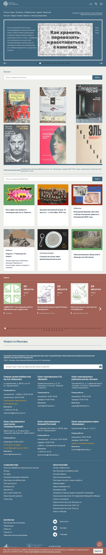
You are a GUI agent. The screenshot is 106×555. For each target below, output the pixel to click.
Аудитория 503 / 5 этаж (80, 313)
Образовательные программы (15, 535)
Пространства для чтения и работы (67, 480)
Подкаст (9, 250)
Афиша (14, 16)
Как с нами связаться (12, 493)
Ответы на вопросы (61, 499)
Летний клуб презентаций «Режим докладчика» (52, 308)
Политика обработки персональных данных (21, 468)
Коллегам (19, 12)
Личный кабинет (59, 474)
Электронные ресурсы (62, 477)
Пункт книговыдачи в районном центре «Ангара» (85, 378)
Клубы (19, 16)
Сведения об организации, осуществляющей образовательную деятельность (87, 13)
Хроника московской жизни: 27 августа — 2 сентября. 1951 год (53, 211)
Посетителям (9, 12)
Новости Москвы (59, 512)
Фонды (6, 471)
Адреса (39, 12)
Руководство (9, 487)
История (7, 474)
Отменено (9, 313)
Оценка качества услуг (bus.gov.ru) (67, 502)
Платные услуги (10, 483)
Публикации (8, 526)
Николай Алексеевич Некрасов (16, 477)
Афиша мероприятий (61, 487)
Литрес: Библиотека (61, 468)
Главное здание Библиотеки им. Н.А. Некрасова (17, 378)
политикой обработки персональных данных (43, 552)
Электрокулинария (47, 253)
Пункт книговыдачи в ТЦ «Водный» (50, 378)
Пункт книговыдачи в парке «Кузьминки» (85, 422)
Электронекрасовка (39, 16)
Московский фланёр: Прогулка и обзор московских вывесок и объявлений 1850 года (86, 214)
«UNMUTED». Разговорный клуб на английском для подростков (18, 308)
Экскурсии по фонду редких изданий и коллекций (73, 493)
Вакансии (47, 12)
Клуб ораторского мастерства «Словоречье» (84, 308)
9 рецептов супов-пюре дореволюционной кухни (50, 258)
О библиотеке (29, 12)
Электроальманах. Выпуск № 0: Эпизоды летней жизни (87, 256)
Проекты (26, 16)
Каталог (7, 16)
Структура (8, 499)
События (7, 529)
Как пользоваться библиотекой (65, 471)
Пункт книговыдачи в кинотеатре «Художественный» (14, 424)
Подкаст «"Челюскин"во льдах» (16, 255)
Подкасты (77, 208)
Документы (8, 490)
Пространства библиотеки (14, 480)
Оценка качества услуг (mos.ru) (65, 508)
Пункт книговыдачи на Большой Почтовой (49, 422)
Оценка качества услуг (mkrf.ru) (66, 505)
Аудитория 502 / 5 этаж (47, 313)
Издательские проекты (13, 496)
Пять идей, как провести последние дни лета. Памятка (18, 211)
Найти (97, 77)
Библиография (59, 483)
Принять (98, 551)
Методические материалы (14, 523)
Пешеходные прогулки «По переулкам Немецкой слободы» (76, 496)
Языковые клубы (59, 490)
